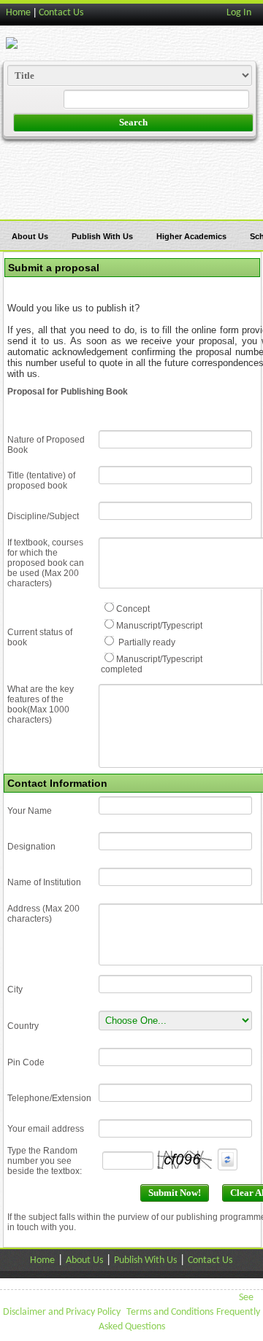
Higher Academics (191, 236)
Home (18, 12)
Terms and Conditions (169, 1312)
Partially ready (145, 642)
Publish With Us (102, 236)
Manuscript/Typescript (159, 626)
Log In (238, 12)
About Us (30, 236)
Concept (133, 609)
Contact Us (61, 12)
